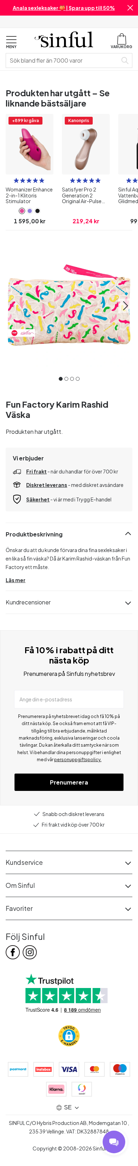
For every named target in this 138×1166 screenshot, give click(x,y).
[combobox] (63, 60)
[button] (130, 8)
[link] (22, 211)
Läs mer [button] (15, 580)
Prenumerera (69, 782)
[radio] (16, 180)
